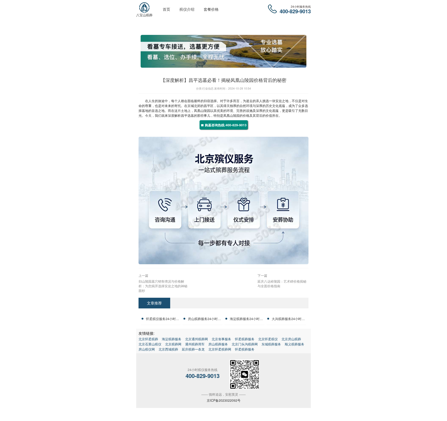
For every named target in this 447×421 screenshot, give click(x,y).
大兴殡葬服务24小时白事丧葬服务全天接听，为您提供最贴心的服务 (288, 319)
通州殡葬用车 (195, 344)
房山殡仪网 (147, 349)
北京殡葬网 (173, 344)
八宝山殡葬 (144, 15)
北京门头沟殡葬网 (245, 344)
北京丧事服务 (221, 339)
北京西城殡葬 (168, 349)
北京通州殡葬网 (196, 339)
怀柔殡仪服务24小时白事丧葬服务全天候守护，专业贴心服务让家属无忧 (162, 319)
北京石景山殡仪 (150, 344)
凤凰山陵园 (202, 110)
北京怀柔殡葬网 (219, 349)
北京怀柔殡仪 (268, 339)
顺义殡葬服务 (294, 344)
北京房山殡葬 (291, 339)
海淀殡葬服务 (171, 339)
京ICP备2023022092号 (223, 400)
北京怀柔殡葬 (148, 339)
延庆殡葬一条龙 (193, 349)
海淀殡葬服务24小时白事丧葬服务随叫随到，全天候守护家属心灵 (246, 319)
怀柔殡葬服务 (244, 339)
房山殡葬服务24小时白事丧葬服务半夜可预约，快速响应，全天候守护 (204, 319)
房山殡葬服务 (218, 344)
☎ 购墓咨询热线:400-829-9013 (224, 125)
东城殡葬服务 (271, 344)
